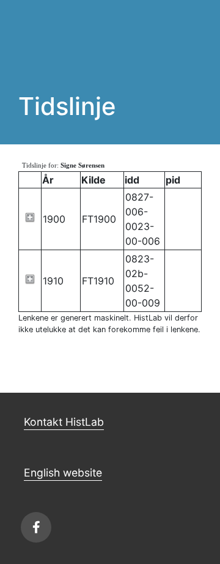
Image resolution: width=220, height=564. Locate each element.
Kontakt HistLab (64, 421)
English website (63, 472)
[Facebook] (36, 527)
